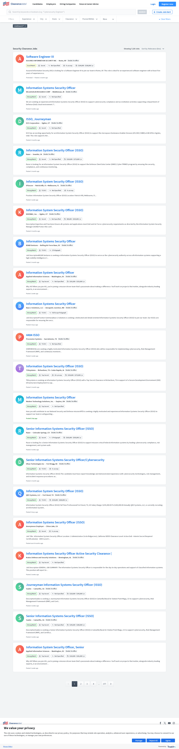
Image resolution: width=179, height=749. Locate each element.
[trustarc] (171, 746)
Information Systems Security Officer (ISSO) (55, 522)
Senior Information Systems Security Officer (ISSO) (60, 429)
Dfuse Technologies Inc (35, 464)
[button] (28, 19)
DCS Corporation (32, 123)
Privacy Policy (7, 746)
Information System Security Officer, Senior (55, 647)
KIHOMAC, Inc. (31, 214)
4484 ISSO (32, 335)
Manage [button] (138, 740)
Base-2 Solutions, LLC (34, 308)
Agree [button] (168, 740)
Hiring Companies (68, 4)
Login (153, 4)
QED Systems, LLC (33, 495)
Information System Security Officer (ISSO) (54, 150)
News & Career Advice (89, 4)
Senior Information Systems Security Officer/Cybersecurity (65, 460)
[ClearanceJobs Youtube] (169, 723)
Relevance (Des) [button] (154, 49)
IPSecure (29, 185)
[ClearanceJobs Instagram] (173, 723)
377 (104, 684)
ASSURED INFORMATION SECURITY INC (41, 60)
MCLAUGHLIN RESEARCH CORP (38, 92)
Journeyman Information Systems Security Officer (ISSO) (64, 585)
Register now (167, 4)
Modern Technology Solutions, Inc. (40, 401)
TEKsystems (31, 370)
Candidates (37, 4)
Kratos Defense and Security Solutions (41, 557)
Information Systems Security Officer (50, 88)
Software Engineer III (40, 57)
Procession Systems (34, 339)
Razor (28, 154)
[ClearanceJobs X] (164, 723)
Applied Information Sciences (37, 276)
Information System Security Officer (50, 272)
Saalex (28, 589)
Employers (51, 4)
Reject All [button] (153, 740)
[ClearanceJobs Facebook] (160, 723)
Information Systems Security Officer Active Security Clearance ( (69, 553)
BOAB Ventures (32, 245)
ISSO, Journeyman (38, 119)
